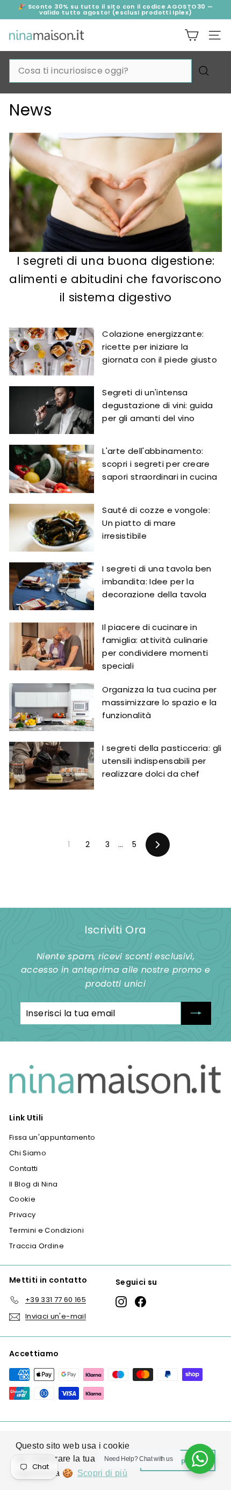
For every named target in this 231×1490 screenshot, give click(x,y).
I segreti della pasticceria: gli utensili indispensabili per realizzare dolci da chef (161, 760)
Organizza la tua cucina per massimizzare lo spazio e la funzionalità (159, 702)
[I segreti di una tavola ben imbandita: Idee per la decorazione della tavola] (51, 586)
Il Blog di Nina (33, 1184)
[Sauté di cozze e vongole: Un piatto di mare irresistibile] (51, 528)
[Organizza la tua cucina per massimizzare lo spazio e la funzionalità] (51, 707)
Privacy (22, 1215)
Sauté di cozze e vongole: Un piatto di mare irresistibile (156, 522)
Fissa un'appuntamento (52, 1137)
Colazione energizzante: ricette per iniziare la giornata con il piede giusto (159, 346)
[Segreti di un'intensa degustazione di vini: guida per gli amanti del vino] (51, 410)
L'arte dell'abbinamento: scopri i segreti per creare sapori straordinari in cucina (159, 463)
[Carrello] (191, 35)
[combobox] (100, 71)
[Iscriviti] (196, 1013)
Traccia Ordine (36, 1246)
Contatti (23, 1168)
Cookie (22, 1199)
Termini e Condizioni (46, 1230)
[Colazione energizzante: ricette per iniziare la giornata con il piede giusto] (51, 351)
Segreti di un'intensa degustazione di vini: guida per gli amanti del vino (157, 405)
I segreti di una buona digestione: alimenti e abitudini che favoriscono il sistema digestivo (115, 279)
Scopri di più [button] (102, 1473)
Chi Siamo (27, 1153)
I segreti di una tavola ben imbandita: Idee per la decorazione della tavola (156, 581)
